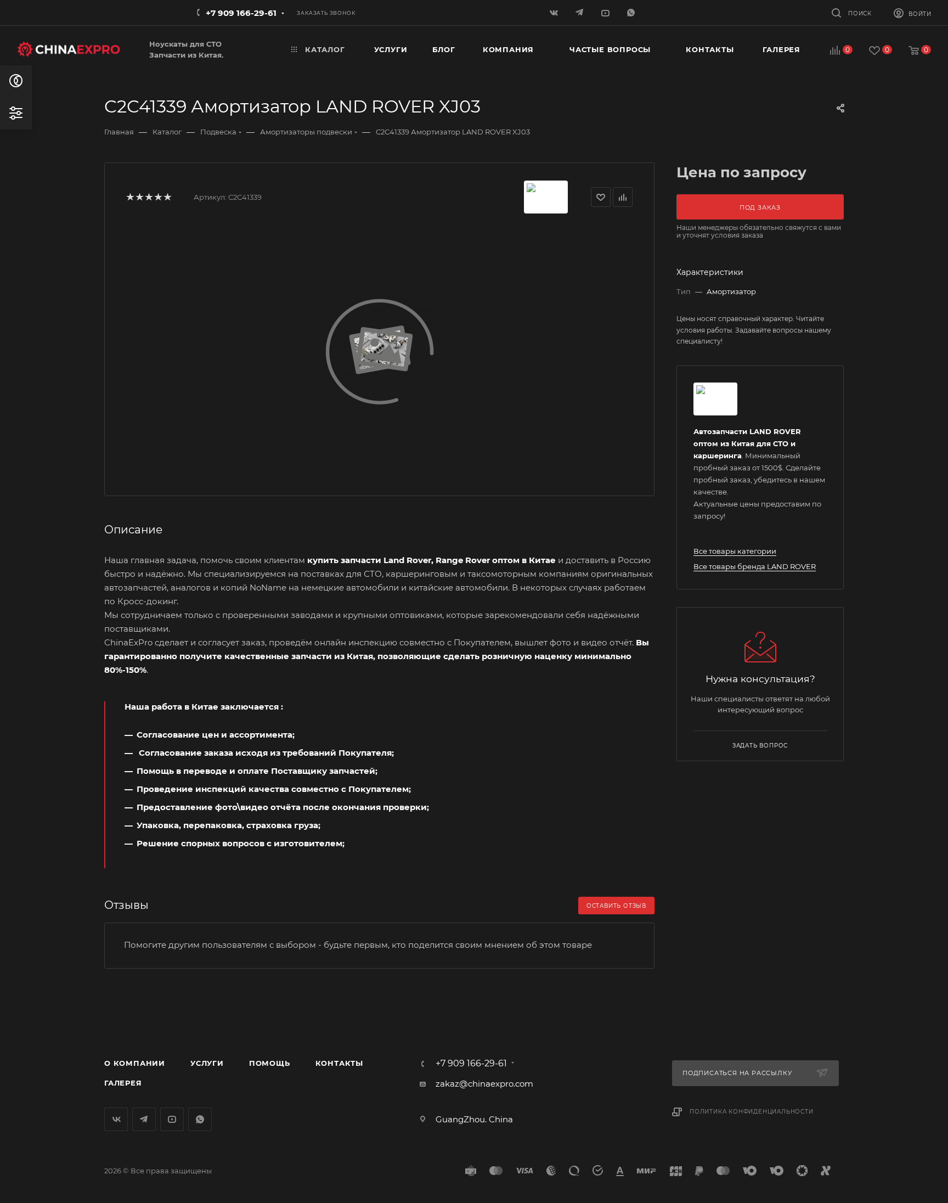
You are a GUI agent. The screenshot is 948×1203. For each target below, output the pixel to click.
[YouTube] (606, 12)
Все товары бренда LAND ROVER (754, 566)
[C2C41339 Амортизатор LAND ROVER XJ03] (379, 350)
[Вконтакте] (555, 12)
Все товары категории (734, 551)
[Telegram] (581, 12)
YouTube (172, 1119)
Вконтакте (116, 1119)
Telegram (144, 1119)
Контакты (339, 1063)
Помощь (269, 1063)
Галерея (123, 1082)
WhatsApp (632, 12)
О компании (134, 1063)
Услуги (207, 1063)
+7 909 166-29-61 (241, 13)
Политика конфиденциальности (752, 1111)
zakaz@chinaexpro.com (484, 1083)
